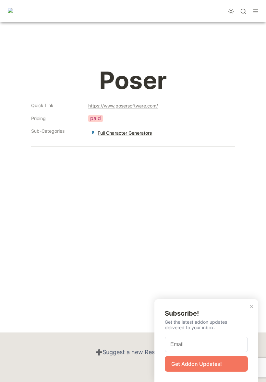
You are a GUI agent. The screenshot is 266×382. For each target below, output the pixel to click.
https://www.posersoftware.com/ (123, 105)
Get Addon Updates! (196, 364)
